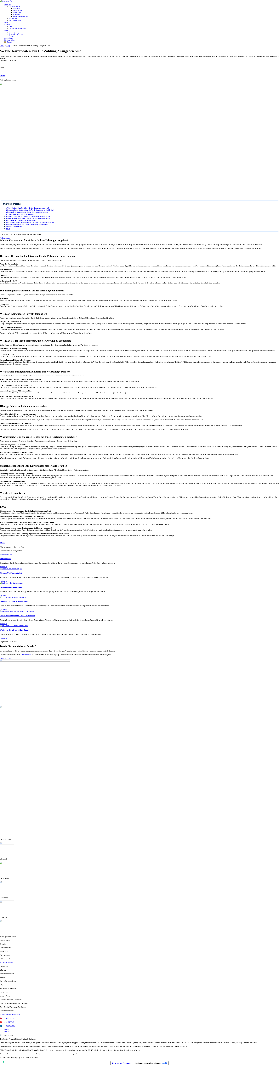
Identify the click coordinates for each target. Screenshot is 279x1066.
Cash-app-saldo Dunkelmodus (11, 587)
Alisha (2, 76)
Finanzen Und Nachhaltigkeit (11, 573)
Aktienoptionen (5, 559)
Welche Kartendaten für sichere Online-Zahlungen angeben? (27, 208)
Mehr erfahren (5, 238)
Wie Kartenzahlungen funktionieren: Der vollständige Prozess (28, 218)
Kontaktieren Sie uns (16, 34)
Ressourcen (8, 24)
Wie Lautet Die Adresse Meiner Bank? (14, 630)
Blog (10, 26)
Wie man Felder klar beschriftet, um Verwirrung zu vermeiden (28, 216)
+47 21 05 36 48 (8, 1022)
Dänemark (16, 8)
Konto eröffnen (9, 40)
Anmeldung (8, 38)
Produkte (7, 5)
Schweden (16, 14)
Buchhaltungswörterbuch (17, 28)
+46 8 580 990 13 (9, 1026)
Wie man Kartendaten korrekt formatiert (20, 214)
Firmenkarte (13, 18)
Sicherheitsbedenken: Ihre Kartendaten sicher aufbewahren (27, 224)
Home (2, 46)
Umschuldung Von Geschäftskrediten (14, 601)
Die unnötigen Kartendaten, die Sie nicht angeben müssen (27, 212)
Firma (6, 30)
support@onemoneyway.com (10, 1014)
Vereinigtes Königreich (21, 16)
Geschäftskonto (26, 655)
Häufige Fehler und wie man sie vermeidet (21, 220)
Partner (11, 36)
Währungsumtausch (15, 20)
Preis (6, 22)
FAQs (8, 229)
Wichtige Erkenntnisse (14, 227)
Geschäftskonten (14, 7)
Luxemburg (17, 12)
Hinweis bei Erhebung (121, 1063)
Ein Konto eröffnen (6, 962)
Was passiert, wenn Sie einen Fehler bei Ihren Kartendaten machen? (30, 222)
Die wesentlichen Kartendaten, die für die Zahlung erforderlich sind (30, 210)
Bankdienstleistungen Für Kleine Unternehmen (17, 616)
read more (3, 567)
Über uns (12, 32)
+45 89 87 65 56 (8, 1018)
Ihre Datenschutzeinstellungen (148, 1063)
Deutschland (17, 10)
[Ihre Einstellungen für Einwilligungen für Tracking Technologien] (4, 1062)
